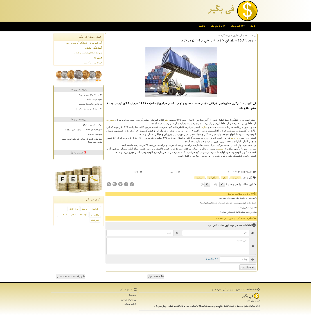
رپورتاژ (95, 214)
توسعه (83, 214)
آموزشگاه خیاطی (93, 47)
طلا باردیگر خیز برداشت (247, 208)
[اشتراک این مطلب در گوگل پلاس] (114, 184)
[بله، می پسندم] (222, 184)
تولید (84, 208)
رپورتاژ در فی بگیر (128, 300)
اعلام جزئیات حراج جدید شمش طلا (89, 109)
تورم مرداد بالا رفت (95, 135)
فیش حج (98, 57)
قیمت (201, 26)
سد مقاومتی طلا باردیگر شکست (90, 104)
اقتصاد (95, 208)
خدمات (63, 214)
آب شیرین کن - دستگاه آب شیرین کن (84, 42)
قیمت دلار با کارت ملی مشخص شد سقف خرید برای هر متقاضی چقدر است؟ (228, 203)
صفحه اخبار (154, 276)
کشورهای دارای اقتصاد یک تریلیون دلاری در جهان (237, 199)
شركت (95, 219)
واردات (234, 138)
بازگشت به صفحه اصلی (70, 276)
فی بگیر (220, 10)
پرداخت (73, 208)
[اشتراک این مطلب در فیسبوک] (126, 184)
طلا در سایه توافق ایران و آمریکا (90, 95)
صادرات (110, 120)
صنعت (220, 148)
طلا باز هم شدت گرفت (93, 100)
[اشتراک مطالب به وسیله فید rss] (108, 184)
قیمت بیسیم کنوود (93, 62)
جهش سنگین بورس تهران (92, 125)
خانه (252, 26)
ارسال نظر (246, 267)
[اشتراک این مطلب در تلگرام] (131, 184)
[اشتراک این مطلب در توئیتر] (120, 184)
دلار (166, 120)
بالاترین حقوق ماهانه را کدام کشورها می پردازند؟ (238, 213)
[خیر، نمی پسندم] (207, 184)
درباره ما (132, 295)
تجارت (204, 127)
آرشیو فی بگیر (236, 26)
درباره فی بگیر (216, 26)
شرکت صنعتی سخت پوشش (88, 52)
